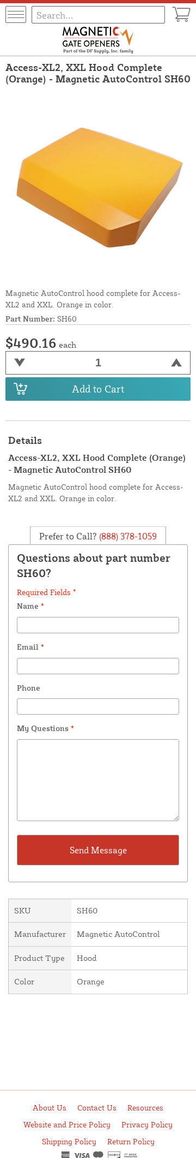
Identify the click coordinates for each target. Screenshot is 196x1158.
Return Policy (131, 1141)
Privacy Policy (147, 1124)
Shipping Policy (69, 1141)
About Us (49, 1107)
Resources (145, 1107)
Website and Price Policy (67, 1124)
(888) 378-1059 (127, 536)
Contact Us (97, 1107)
